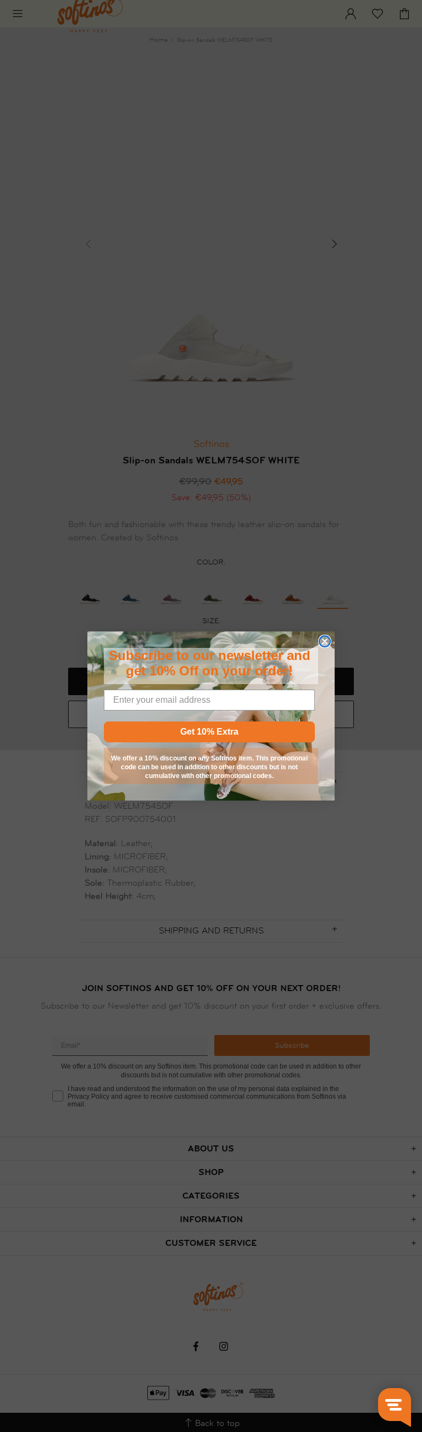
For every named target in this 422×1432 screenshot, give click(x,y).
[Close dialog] (324, 641)
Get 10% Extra (209, 731)
